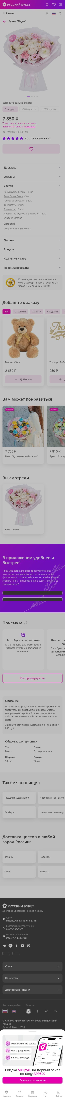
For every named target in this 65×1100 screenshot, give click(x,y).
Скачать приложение (33, 1080)
